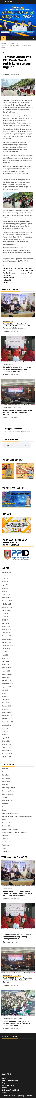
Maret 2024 (6, 665)
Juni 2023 (5, 693)
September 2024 (7, 645)
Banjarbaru (6, 407)
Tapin (4, 848)
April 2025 (5, 623)
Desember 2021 (7, 750)
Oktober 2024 (6, 642)
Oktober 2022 (6, 719)
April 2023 (5, 700)
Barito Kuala (6, 781)
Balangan (5, 769)
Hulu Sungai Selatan (8, 788)
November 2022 (7, 715)
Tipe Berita (5, 851)
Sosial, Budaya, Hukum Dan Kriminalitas (14, 832)
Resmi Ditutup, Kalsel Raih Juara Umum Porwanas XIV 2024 (25, 269)
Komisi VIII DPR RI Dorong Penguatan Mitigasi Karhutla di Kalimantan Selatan (17, 412)
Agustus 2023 (6, 687)
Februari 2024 (6, 668)
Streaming (5, 835)
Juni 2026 (5, 578)
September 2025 (7, 607)
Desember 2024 (7, 636)
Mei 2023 (5, 696)
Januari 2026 (6, 594)
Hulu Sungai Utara (8, 794)
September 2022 (7, 722)
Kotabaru (5, 804)
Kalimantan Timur (7, 800)
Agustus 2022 (6, 725)
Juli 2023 (5, 690)
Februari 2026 (6, 591)
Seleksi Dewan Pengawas (10, 829)
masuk (15, 432)
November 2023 (7, 677)
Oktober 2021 (6, 757)
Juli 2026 (5, 575)
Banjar (4, 772)
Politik (4, 819)
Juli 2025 (5, 614)
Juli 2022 (5, 728)
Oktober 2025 (6, 604)
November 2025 (7, 601)
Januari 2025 (6, 633)
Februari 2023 (6, 706)
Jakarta (4, 797)
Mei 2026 (5, 582)
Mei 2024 (5, 658)
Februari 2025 (6, 629)
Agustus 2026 (6, 572)
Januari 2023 (6, 709)
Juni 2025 (5, 617)
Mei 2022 (5, 735)
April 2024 (5, 661)
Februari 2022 (6, 744)
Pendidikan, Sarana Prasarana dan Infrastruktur (17, 816)
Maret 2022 (6, 741)
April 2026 (5, 585)
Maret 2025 (6, 626)
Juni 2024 (5, 655)
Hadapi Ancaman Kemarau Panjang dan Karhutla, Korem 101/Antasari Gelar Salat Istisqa (17, 1023)
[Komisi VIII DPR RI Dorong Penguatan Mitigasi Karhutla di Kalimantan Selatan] (18, 392)
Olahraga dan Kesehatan (10, 813)
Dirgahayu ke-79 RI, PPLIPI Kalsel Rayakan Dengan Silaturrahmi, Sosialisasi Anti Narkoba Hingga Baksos (10, 274)
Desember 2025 (7, 598)
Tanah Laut (5, 845)
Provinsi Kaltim (7, 826)
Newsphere (18, 1096)
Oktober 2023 (6, 680)
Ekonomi (5, 784)
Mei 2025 (5, 620)
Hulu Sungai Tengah (8, 791)
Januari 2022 (6, 747)
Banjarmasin (6, 321)
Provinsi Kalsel (10, 53)
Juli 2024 (5, 652)
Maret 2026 (6, 588)
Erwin (17, 331)
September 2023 (7, 684)
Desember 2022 (7, 712)
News (4, 53)
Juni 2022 (5, 731)
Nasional (5, 807)
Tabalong (5, 839)
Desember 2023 (7, 674)
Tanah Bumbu (6, 842)
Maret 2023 (6, 703)
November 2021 (7, 754)
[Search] (33, 38)
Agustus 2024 (6, 649)
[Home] (4, 38)
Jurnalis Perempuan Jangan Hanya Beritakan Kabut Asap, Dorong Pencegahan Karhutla (17, 369)
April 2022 (5, 738)
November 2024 (7, 639)
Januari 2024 (6, 671)
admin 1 (18, 74)
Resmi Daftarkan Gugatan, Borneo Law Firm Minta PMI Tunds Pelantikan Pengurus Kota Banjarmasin (17, 326)
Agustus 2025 (6, 610)
